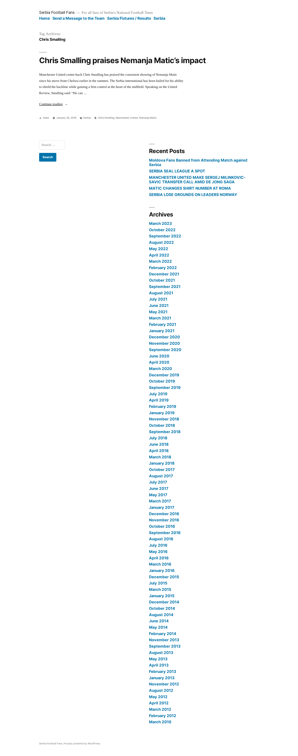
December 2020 (164, 337)
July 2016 (158, 545)
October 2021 (162, 280)
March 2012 (160, 709)
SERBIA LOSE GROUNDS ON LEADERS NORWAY (193, 194)
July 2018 (158, 438)
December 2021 (164, 274)
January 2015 (161, 595)
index (46, 117)
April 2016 (159, 558)
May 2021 (158, 312)
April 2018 (159, 450)
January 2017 (161, 507)
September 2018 (165, 431)
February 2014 (162, 633)
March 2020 (160, 368)
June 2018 (159, 444)
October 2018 (162, 425)
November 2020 (164, 343)
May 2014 (158, 627)
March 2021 (160, 318)
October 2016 (162, 526)
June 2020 (159, 356)
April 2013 (159, 665)
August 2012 (161, 690)
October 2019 (162, 381)
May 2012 (158, 696)
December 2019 (164, 375)
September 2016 (165, 532)
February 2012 (162, 715)
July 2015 (158, 583)
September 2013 (165, 646)
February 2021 (162, 324)
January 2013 (161, 678)
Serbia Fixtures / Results (129, 18)
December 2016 (164, 513)
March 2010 (160, 722)
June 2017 (158, 488)
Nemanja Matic (148, 117)
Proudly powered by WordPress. (82, 743)
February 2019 (162, 406)
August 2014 (161, 614)
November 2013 (164, 640)
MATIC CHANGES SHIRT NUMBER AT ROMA (190, 188)
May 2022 (158, 248)
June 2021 (159, 305)
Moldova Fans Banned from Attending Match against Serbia (198, 162)
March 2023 (160, 223)
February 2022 (163, 267)
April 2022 (159, 255)
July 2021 (158, 299)
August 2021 (161, 293)
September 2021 (165, 286)
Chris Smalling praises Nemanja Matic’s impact (122, 60)
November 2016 (164, 520)
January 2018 (161, 463)
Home (44, 18)
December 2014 (164, 602)
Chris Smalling (106, 117)
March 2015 (160, 589)
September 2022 (165, 236)
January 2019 (161, 412)
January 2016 (161, 570)
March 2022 (160, 261)
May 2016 (158, 551)
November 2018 (164, 419)
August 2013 (161, 652)
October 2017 (162, 469)
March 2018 (160, 457)
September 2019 (165, 387)
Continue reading (53, 104)
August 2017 (161, 476)
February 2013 (162, 671)
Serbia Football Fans (56, 12)
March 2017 (160, 501)
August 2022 (161, 242)
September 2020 (165, 349)
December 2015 (164, 577)
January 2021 (161, 330)
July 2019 (158, 394)
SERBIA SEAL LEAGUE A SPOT (177, 171)
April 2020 (159, 362)
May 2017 (158, 495)
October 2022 (162, 229)
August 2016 (161, 539)
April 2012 (159, 703)
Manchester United (127, 117)
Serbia (159, 18)
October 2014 (162, 608)
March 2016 (160, 564)
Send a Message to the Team (78, 18)
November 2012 (164, 684)
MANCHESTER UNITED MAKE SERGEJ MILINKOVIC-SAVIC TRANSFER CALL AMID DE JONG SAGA (197, 179)
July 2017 (158, 482)
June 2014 (159, 621)
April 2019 (159, 400)
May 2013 (158, 659)
